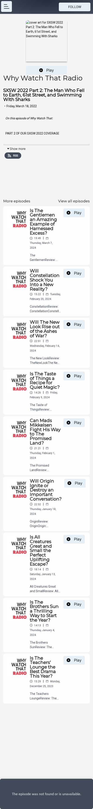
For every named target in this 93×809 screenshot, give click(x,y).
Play (50, 70)
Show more (18, 148)
